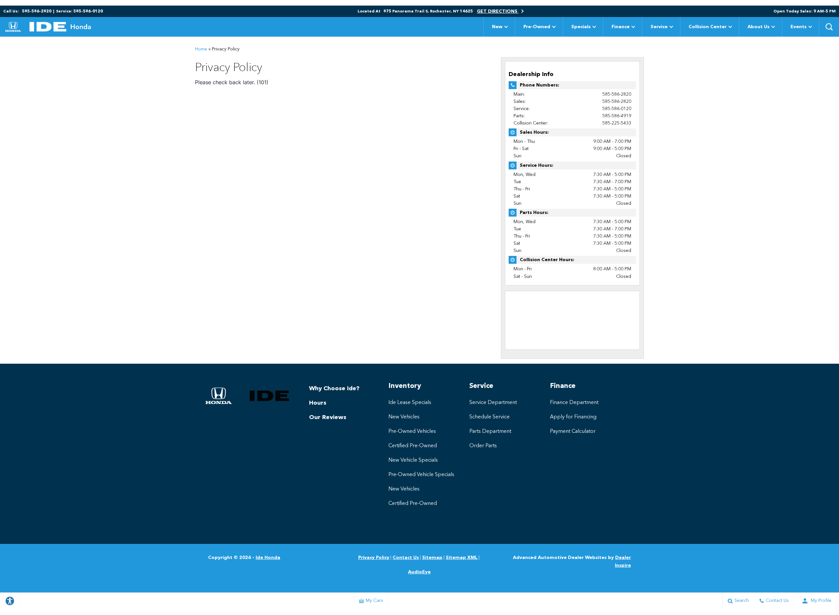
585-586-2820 (616, 94)
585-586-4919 (616, 116)
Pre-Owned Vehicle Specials (421, 474)
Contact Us (406, 557)
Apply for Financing (573, 417)
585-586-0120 (616, 108)
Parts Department (490, 431)
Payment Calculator (572, 431)
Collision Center (708, 27)
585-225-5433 (616, 123)
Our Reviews (327, 417)
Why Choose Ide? (334, 389)
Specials (581, 27)
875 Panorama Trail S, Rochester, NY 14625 (428, 11)
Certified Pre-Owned (412, 446)
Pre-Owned (536, 27)
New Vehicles (404, 417)
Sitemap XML (462, 557)
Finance (621, 27)
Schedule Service (489, 417)
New (497, 27)
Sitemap (432, 557)
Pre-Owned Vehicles (412, 431)
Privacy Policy (373, 557)
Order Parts (483, 446)
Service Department (493, 402)
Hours (317, 403)
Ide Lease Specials (409, 402)
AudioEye (419, 572)
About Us (759, 27)
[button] (829, 27)
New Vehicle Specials (413, 460)
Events (798, 27)
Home (201, 49)
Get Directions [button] (498, 11)
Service (659, 27)
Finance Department (574, 402)
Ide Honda (268, 557)
